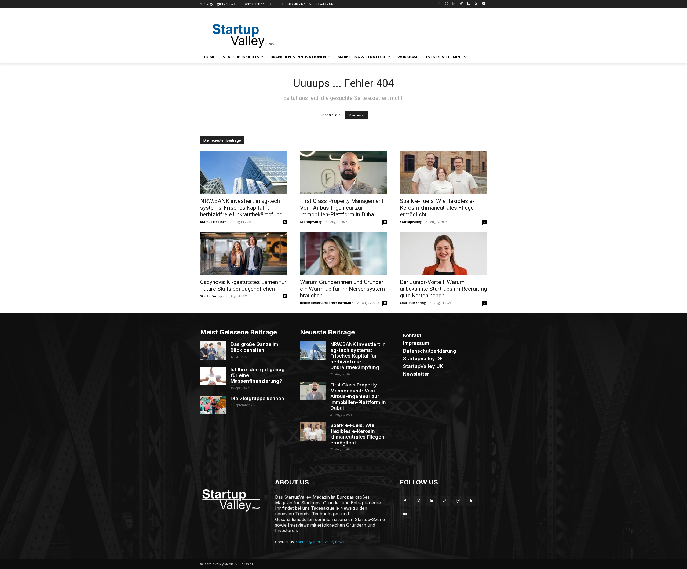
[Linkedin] (454, 4)
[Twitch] (469, 4)
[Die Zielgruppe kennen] (213, 405)
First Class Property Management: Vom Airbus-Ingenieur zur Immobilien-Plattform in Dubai (342, 208)
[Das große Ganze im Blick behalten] (213, 350)
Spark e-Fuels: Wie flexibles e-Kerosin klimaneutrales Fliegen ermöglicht (438, 208)
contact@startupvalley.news (320, 541)
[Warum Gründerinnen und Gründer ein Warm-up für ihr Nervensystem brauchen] (343, 253)
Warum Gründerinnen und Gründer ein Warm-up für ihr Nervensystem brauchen (342, 289)
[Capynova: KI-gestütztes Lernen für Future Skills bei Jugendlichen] (243, 253)
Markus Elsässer (213, 222)
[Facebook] (439, 4)
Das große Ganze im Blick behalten (254, 347)
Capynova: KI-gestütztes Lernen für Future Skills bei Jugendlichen (243, 285)
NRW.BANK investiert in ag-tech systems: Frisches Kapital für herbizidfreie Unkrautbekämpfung (241, 208)
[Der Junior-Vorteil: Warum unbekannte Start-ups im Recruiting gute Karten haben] (443, 253)
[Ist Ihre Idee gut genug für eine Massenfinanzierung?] (213, 376)
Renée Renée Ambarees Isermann (326, 303)
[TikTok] (461, 4)
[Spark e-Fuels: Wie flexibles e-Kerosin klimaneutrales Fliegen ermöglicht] (443, 172)
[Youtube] (484, 4)
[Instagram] (446, 4)
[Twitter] (476, 4)
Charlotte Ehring (413, 303)
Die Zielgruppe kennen (257, 398)
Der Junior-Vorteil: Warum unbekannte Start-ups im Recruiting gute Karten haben (443, 289)
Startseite (356, 115)
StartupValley (311, 222)
